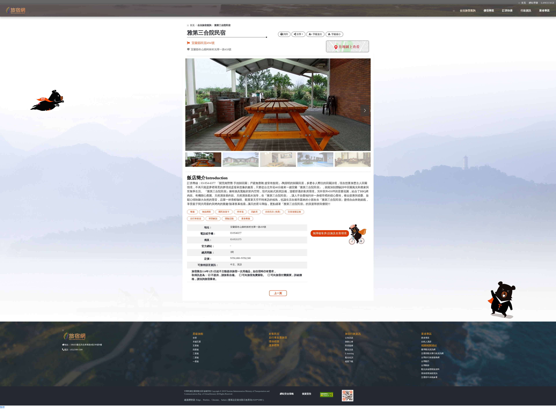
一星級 (196, 361)
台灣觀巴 (425, 361)
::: (519, 3)
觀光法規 (349, 349)
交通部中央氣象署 (429, 377)
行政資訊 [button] (526, 10)
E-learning (349, 353)
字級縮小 (335, 34)
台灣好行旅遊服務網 (430, 357)
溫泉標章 (274, 345)
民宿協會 (349, 345)
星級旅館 (198, 333)
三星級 (196, 353)
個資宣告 (306, 394)
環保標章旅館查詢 (429, 373)
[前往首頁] (15, 11)
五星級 (196, 345)
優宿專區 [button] (489, 10)
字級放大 (316, 34)
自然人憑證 (426, 341)
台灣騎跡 (425, 365)
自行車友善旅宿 (278, 337)
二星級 (196, 357)
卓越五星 (197, 341)
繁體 (2, 407)
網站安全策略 (287, 394)
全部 (195, 338)
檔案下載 (349, 361)
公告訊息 (349, 338)
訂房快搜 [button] (507, 10)
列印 (285, 34)
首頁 (523, 3)
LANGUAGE (547, 3)
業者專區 (425, 338)
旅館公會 (349, 341)
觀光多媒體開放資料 (430, 369)
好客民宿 (274, 333)
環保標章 (274, 341)
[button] (365, 110)
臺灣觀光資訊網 (428, 349)
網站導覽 (533, 3)
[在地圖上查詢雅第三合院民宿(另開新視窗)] (347, 47)
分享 (299, 34)
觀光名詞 (349, 357)
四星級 (196, 349)
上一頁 (278, 293)
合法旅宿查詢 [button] (467, 10)
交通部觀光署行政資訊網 (432, 353)
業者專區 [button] (544, 10)
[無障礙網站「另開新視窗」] (327, 394)
